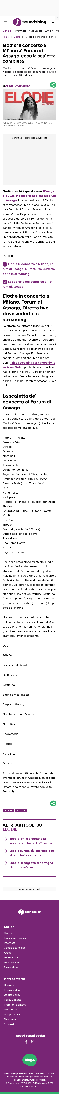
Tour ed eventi (12, 962)
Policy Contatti (12, 999)
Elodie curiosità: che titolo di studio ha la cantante (32, 853)
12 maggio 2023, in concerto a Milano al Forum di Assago (29, 196)
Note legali (10, 1009)
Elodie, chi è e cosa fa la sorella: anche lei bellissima (31, 841)
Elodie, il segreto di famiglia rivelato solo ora (31, 865)
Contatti (9, 1024)
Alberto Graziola (17, 85)
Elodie (17, 37)
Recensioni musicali (15, 938)
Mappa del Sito (13, 1014)
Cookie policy (12, 994)
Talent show (11, 967)
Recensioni (36, 31)
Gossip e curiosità (14, 947)
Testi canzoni (11, 957)
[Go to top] (52, 1083)
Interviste (20, 31)
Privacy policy (12, 990)
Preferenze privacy (15, 1004)
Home (6, 37)
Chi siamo (10, 985)
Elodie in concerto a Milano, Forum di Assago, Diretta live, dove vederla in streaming (29, 269)
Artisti (49, 31)
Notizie (6, 31)
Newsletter (10, 1019)
